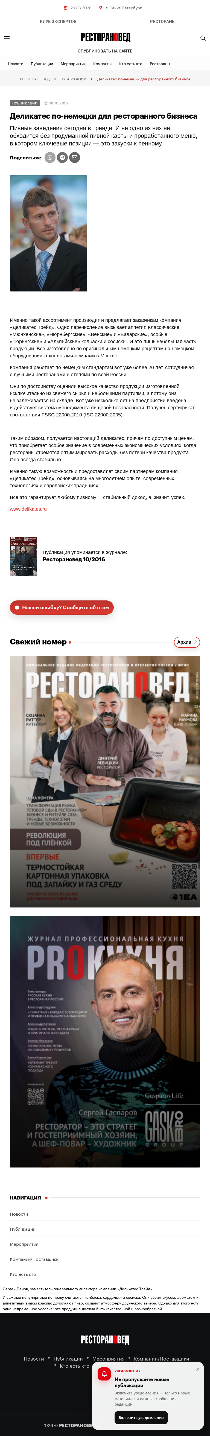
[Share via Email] (74, 157)
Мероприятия (73, 63)
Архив (185, 642)
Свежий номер (38, 642)
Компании (102, 63)
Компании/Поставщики (34, 1258)
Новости (15, 63)
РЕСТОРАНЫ (163, 21)
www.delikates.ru (28, 509)
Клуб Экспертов (58, 21)
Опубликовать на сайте (105, 51)
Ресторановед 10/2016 (74, 559)
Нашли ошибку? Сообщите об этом (65, 607)
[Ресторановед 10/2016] (23, 556)
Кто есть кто (130, 63)
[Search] (203, 38)
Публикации (42, 63)
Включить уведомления (141, 1417)
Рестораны (160, 63)
